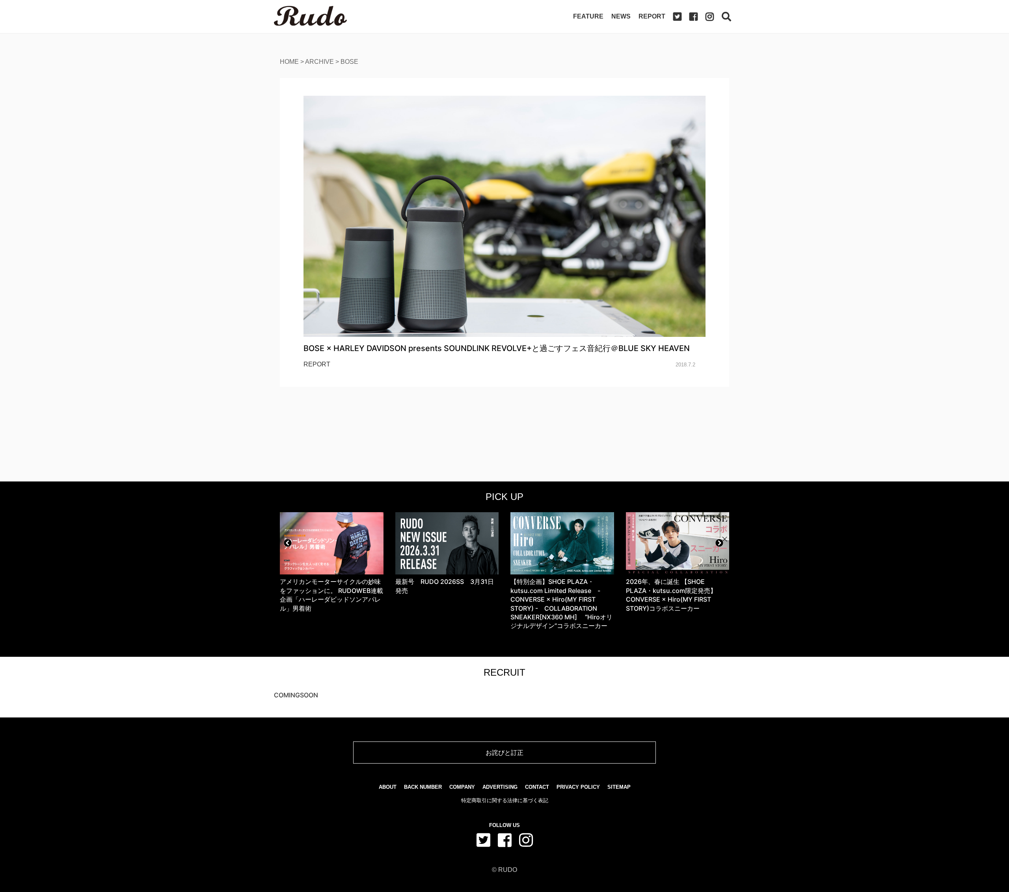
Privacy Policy (578, 787)
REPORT (316, 364)
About (388, 787)
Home (289, 61)
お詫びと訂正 (504, 752)
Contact (537, 787)
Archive (319, 61)
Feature (588, 16)
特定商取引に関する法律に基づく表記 (504, 800)
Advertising (500, 787)
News (621, 16)
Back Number (423, 787)
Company (462, 787)
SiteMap (619, 787)
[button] (288, 543)
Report (652, 16)
